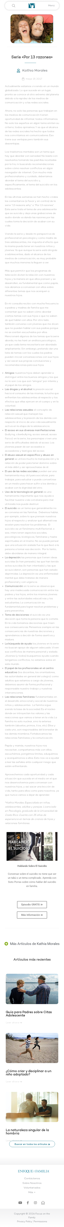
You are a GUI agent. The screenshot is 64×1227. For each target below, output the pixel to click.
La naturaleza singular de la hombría (27, 1132)
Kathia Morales (34, 71)
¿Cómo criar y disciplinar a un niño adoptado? (28, 1073)
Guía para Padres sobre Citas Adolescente (29, 1014)
